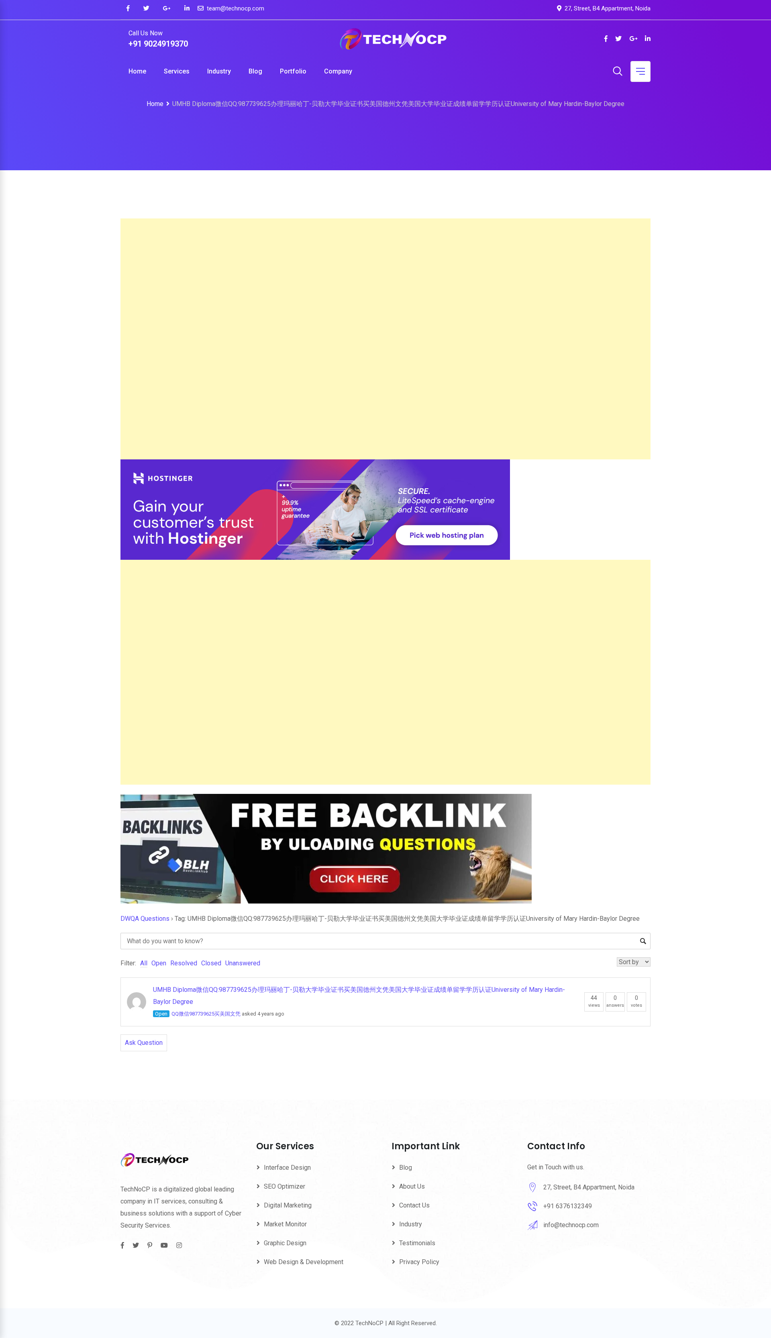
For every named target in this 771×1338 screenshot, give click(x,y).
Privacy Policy (419, 1262)
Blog (255, 71)
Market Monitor (285, 1224)
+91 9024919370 (158, 44)
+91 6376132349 (567, 1206)
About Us (412, 1186)
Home (137, 71)
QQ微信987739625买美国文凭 (206, 1014)
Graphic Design (285, 1243)
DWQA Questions (144, 918)
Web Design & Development (303, 1262)
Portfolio (293, 71)
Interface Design (287, 1167)
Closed (211, 963)
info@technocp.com (571, 1225)
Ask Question (144, 1042)
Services (177, 71)
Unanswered (242, 963)
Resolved (183, 963)
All (143, 963)
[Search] (617, 72)
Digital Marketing (288, 1205)
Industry (219, 71)
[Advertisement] (361, 338)
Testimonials (417, 1243)
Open (158, 963)
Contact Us (414, 1205)
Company (338, 71)
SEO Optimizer (284, 1186)
